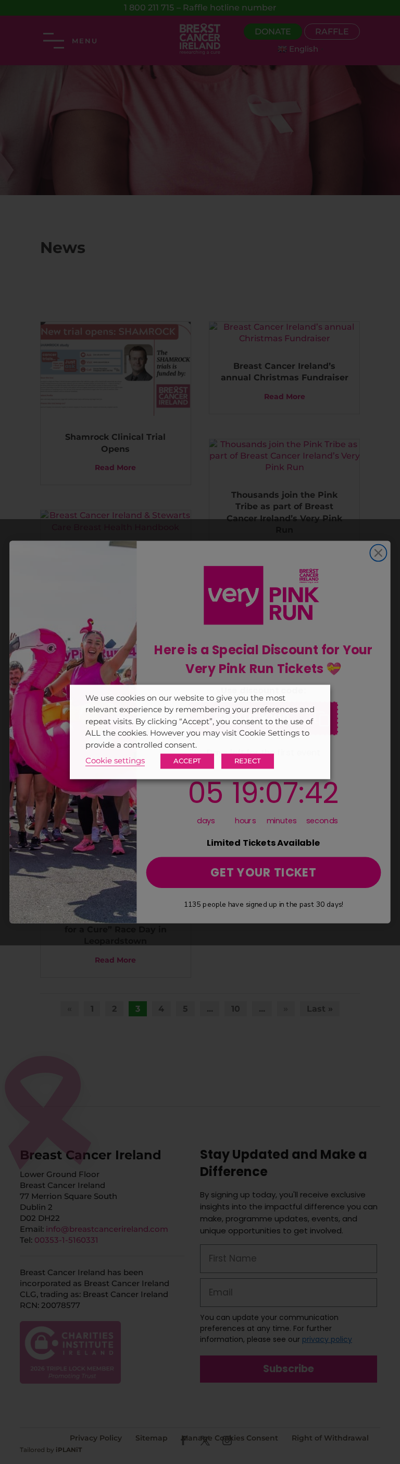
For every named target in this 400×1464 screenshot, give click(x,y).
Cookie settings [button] (115, 761)
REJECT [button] (247, 761)
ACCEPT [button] (187, 761)
